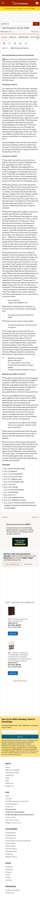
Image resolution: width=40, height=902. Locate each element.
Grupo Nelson (10, 843)
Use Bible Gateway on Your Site (16, 801)
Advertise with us (11, 804)
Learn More (28, 564)
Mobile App (9, 775)
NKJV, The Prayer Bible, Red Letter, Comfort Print (18, 620)
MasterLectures (11, 857)
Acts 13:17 (7, 476)
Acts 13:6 (7, 469)
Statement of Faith (12, 773)
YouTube (8, 880)
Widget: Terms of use (13, 823)
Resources (12, 37)
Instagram (9, 869)
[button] (37, 3)
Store (7, 778)
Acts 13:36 (7, 495)
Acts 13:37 (7, 500)
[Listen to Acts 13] (25, 43)
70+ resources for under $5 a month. (21, 8)
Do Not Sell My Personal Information (19, 815)
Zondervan (9, 854)
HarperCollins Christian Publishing (18, 841)
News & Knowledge (12, 770)
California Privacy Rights (15, 812)
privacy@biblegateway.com (12, 754)
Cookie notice (10, 817)
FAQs (7, 796)
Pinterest (8, 872)
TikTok (7, 875)
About (7, 767)
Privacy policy (10, 809)
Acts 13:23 (7, 482)
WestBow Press (11, 851)
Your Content (35, 37)
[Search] (36, 24)
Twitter (8, 877)
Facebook (9, 867)
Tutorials (8, 799)
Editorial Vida (10, 846)
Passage (4, 37)
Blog (7, 781)
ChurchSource (10, 838)
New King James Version (15, 524)
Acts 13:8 (7, 471)
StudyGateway (10, 835)
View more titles (20, 681)
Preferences (9, 893)
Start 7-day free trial (12, 564)
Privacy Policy (25, 753)
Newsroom (9, 783)
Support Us (9, 786)
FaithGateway (10, 833)
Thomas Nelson (11, 849)
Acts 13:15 (7, 474)
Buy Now (13, 633)
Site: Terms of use (11, 820)
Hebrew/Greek (23, 37)
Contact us (9, 807)
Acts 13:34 (7, 490)
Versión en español (12, 890)
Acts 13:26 (7, 484)
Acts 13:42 (7, 503)
